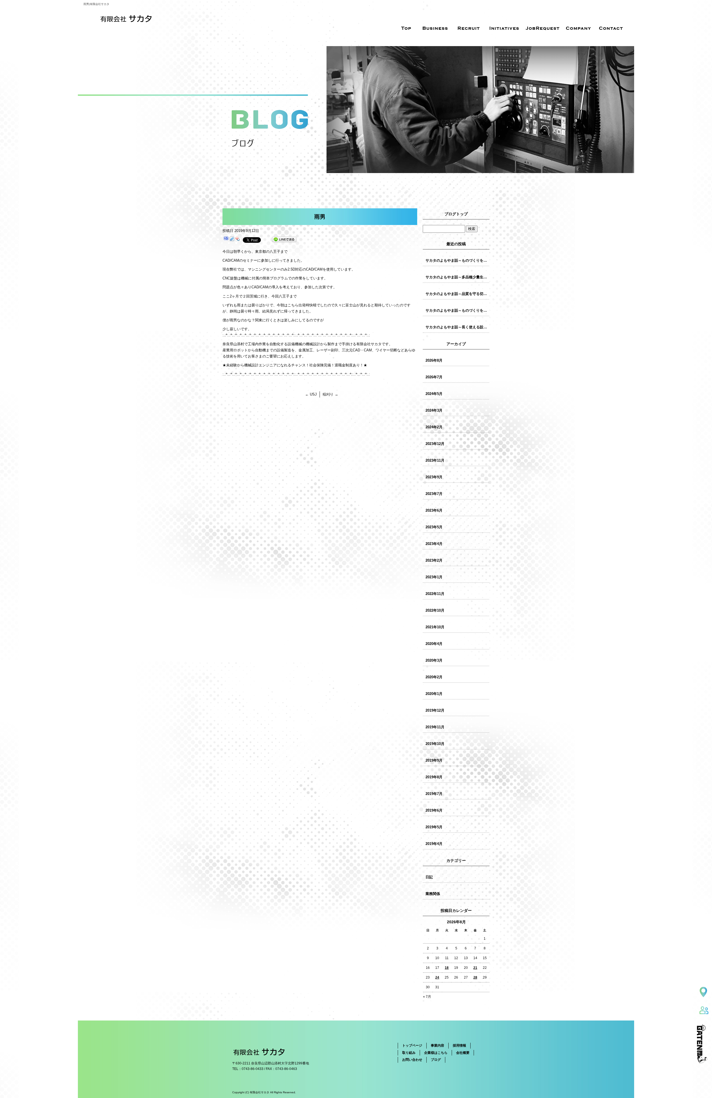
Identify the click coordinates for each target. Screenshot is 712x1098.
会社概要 (462, 1053)
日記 (429, 877)
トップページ (412, 1045)
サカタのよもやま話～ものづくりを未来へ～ (458, 260)
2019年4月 (434, 844)
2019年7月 (434, 794)
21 (475, 968)
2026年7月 (434, 377)
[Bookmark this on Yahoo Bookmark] (238, 239)
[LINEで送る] (284, 239)
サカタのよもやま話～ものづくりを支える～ (458, 310)
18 (447, 968)
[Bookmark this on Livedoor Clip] (232, 239)
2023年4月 (434, 544)
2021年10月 (435, 627)
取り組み (409, 1053)
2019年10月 (435, 744)
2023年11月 (435, 460)
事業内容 (437, 1045)
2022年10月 (435, 610)
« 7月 (427, 997)
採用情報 (459, 1045)
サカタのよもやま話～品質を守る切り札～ (458, 294)
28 (475, 977)
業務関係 (433, 894)
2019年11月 (435, 727)
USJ (311, 394)
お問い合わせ (412, 1060)
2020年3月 (434, 660)
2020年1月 (434, 694)
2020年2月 (434, 677)
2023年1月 (434, 577)
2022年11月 (435, 594)
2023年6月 (434, 510)
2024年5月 (434, 394)
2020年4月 (434, 644)
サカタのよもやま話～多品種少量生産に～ (458, 277)
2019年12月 (435, 710)
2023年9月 (434, 477)
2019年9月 (434, 760)
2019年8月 (434, 777)
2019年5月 (434, 827)
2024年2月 (434, 427)
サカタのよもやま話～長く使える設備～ (458, 327)
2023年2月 (434, 560)
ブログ (436, 1060)
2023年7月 (434, 494)
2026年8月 (434, 360)
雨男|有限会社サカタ (96, 4)
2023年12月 (435, 444)
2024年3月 (434, 410)
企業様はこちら (436, 1053)
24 (437, 977)
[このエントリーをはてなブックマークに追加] (226, 239)
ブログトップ (456, 214)
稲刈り (330, 394)
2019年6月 (434, 810)
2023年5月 (434, 527)
